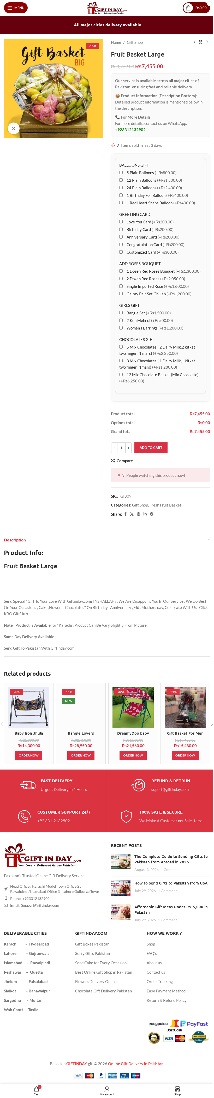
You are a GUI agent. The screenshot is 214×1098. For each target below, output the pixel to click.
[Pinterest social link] (138, 514)
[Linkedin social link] (145, 514)
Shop (151, 944)
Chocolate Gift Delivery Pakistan (103, 991)
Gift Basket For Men (185, 733)
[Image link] (43, 854)
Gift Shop (135, 42)
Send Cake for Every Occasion (101, 962)
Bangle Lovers (81, 733)
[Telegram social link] (151, 514)
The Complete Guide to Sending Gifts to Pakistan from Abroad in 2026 (171, 859)
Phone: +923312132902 (30, 898)
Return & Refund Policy (167, 1000)
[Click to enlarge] (14, 128)
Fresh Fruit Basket (165, 505)
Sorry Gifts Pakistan (92, 953)
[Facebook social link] (125, 514)
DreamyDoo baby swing (133, 735)
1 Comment (170, 870)
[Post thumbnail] (120, 863)
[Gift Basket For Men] (185, 707)
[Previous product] (194, 42)
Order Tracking (160, 981)
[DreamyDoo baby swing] (133, 707)
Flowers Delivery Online (96, 981)
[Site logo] (107, 7)
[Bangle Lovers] (81, 707)
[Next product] (207, 42)
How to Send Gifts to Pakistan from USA (170, 883)
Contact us (156, 972)
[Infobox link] (53, 785)
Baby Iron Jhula (29, 733)
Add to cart (151, 448)
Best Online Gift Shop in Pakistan (103, 972)
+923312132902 (130, 129)
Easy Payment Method (166, 991)
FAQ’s (152, 953)
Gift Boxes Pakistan (92, 944)
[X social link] (131, 514)
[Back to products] (201, 42)
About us (154, 962)
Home (116, 42)
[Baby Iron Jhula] (28, 707)
